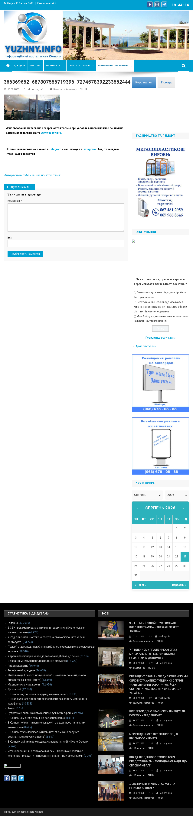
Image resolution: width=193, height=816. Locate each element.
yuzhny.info (38, 89)
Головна (13, 622)
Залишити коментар (65, 89)
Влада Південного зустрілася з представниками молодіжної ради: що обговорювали (158, 761)
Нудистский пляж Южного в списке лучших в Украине (41, 712)
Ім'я (10, 237)
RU (81, 89)
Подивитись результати (160, 337)
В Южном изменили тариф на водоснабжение (36, 717)
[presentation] (144, 82)
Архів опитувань (146, 346)
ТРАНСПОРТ (35, 65)
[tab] (144, 82)
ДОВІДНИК (19, 65)
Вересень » (179, 584)
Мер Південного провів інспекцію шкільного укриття (153, 736)
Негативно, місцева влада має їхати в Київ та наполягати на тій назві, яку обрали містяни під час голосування (160, 307)
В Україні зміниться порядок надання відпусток (37, 660)
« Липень (140, 584)
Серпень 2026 (160, 508)
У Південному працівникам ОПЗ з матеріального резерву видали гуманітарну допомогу (153, 654)
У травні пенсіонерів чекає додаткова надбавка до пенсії (43, 656)
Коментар (15, 200)
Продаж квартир (18, 665)
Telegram (55, 149)
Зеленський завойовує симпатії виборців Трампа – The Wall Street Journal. (154, 627)
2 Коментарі (139, 668)
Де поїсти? (14, 689)
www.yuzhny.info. (51, 132)
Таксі (11, 708)
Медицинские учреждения (24, 684)
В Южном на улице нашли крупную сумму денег (37, 694)
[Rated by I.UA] (12, 766)
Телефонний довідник (21, 670)
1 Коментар (138, 748)
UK (85, 89)
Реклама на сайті (46, 3)
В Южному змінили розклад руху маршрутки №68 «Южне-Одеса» (48, 741)
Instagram (89, 149)
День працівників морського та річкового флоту (152, 785)
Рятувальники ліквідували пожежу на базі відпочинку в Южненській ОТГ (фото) (22, 187)
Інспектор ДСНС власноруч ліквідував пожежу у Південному (157, 713)
